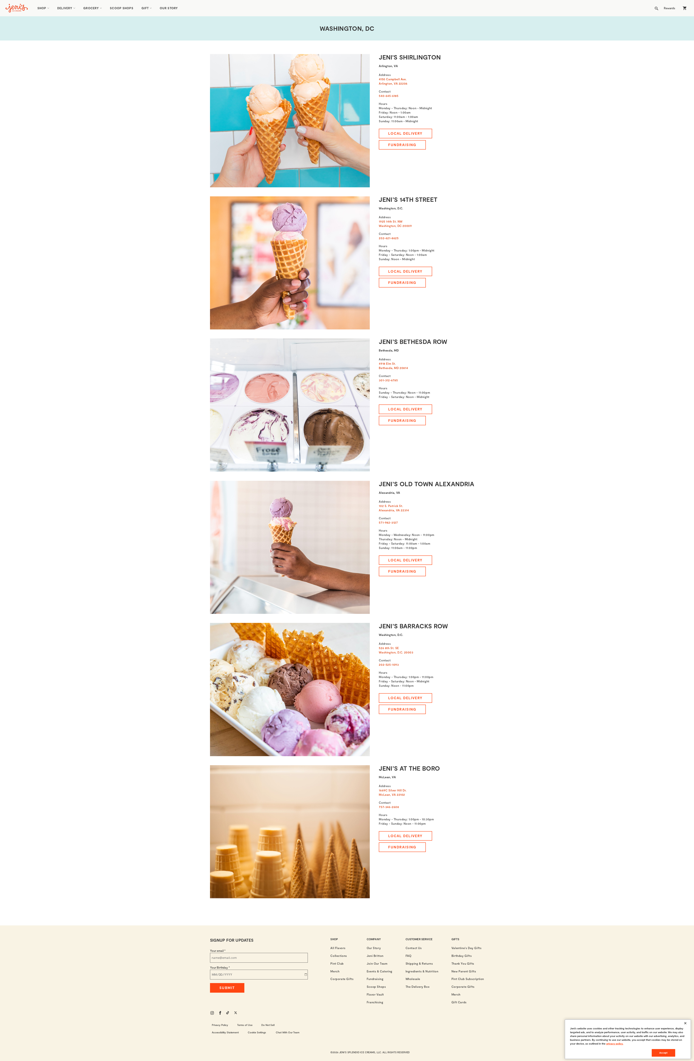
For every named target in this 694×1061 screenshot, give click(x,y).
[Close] (685, 1023)
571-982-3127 (388, 522)
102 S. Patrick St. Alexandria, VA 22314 (394, 508)
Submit (227, 988)
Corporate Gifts (342, 979)
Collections (338, 955)
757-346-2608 (389, 807)
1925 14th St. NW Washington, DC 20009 (395, 223)
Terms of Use (244, 1024)
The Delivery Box (418, 986)
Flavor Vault (375, 994)
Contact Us (414, 948)
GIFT (145, 8)
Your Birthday (220, 967)
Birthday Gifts (461, 955)
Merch (334, 971)
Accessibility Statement (225, 1032)
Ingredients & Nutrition (422, 971)
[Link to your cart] (685, 8)
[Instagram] (212, 1013)
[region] (628, 1039)
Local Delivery (405, 133)
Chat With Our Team (287, 1032)
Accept (663, 1052)
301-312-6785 (388, 380)
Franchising (375, 1002)
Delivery (64, 8)
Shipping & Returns (419, 963)
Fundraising (402, 145)
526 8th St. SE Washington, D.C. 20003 (396, 650)
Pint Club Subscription (467, 979)
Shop (41, 8)
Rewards (669, 8)
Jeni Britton (375, 955)
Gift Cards (459, 1002)
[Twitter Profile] (236, 1013)
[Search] (656, 8)
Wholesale (413, 979)
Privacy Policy (220, 1024)
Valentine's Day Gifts (466, 948)
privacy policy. (614, 1043)
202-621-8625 (389, 238)
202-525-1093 (389, 664)
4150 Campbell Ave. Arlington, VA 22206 (393, 81)
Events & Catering (379, 971)
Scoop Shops (121, 8)
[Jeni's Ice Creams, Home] (16, 8)
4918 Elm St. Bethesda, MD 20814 (393, 366)
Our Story (169, 8)
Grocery (91, 8)
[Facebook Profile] (220, 1013)
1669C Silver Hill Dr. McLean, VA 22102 (393, 792)
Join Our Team (377, 963)
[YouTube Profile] (228, 1013)
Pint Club (337, 963)
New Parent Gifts (463, 971)
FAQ (409, 955)
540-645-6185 (388, 95)
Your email (218, 950)
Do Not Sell (267, 1024)
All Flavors (338, 948)
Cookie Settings (257, 1032)
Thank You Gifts (462, 963)
